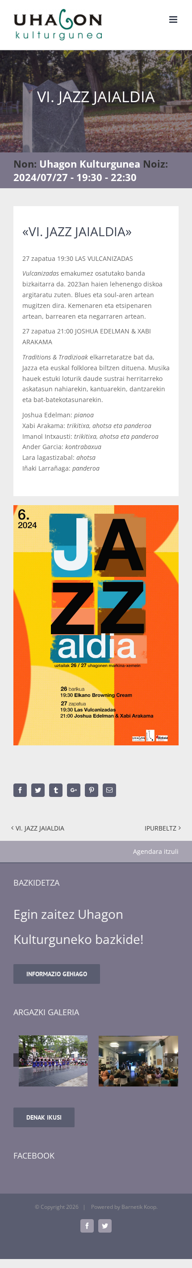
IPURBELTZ (160, 828)
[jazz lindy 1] (138, 1060)
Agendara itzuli (156, 851)
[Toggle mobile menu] (174, 19)
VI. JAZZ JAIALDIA (40, 828)
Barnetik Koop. (139, 1207)
